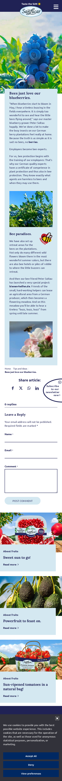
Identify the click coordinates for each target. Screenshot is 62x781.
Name (9, 434)
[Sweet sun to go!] (31, 532)
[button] (57, 718)
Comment (11, 466)
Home (8, 368)
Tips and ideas (20, 368)
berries (33, 142)
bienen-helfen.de (19, 286)
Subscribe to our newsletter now (52, 390)
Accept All (31, 756)
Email (9, 450)
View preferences (31, 773)
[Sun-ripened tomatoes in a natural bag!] (31, 660)
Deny (31, 764)
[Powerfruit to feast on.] (31, 596)
